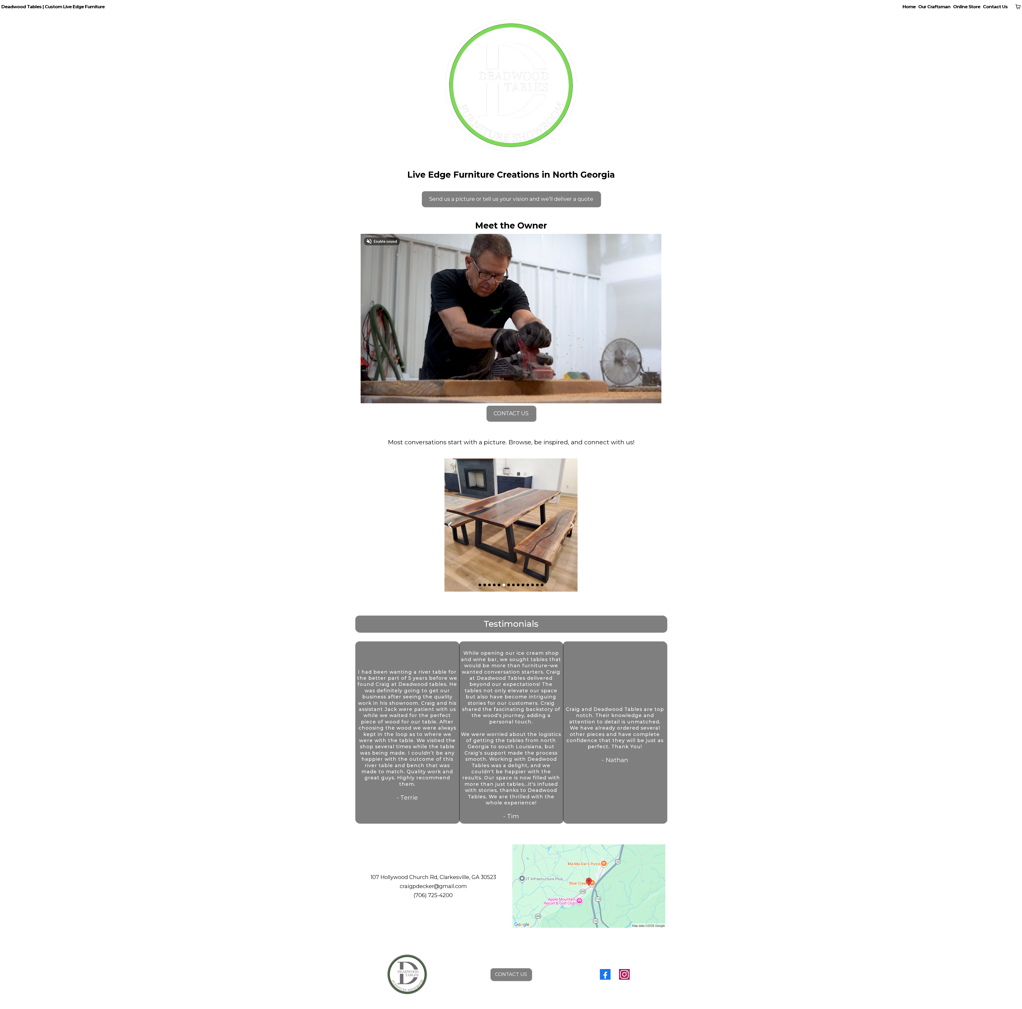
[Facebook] (605, 974)
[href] (588, 886)
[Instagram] (624, 974)
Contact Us (995, 6)
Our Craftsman (934, 6)
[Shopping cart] (1018, 6)
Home (909, 6)
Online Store (966, 6)
